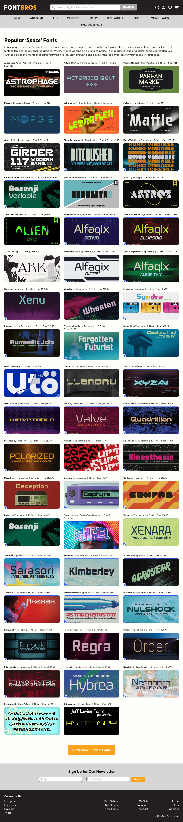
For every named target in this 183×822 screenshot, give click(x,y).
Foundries (142, 805)
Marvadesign (139, 103)
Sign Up (138, 779)
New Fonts (111, 805)
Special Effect (91, 24)
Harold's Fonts (24, 704)
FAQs (176, 805)
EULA (175, 801)
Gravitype (83, 177)
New (17, 18)
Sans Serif (36, 18)
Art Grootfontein (83, 103)
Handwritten (116, 18)
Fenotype (15, 251)
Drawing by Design (88, 63)
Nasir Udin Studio (149, 63)
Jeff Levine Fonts (83, 704)
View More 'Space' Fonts (91, 750)
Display (92, 18)
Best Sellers (111, 801)
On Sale (143, 801)
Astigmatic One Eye (32, 63)
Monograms (160, 18)
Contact (174, 809)
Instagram (10, 801)
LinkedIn (9, 809)
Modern (73, 18)
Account (143, 809)
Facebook (10, 805)
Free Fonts (111, 809)
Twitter (8, 812)
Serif (55, 18)
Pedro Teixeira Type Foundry (86, 515)
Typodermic (90, 140)
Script (138, 18)
